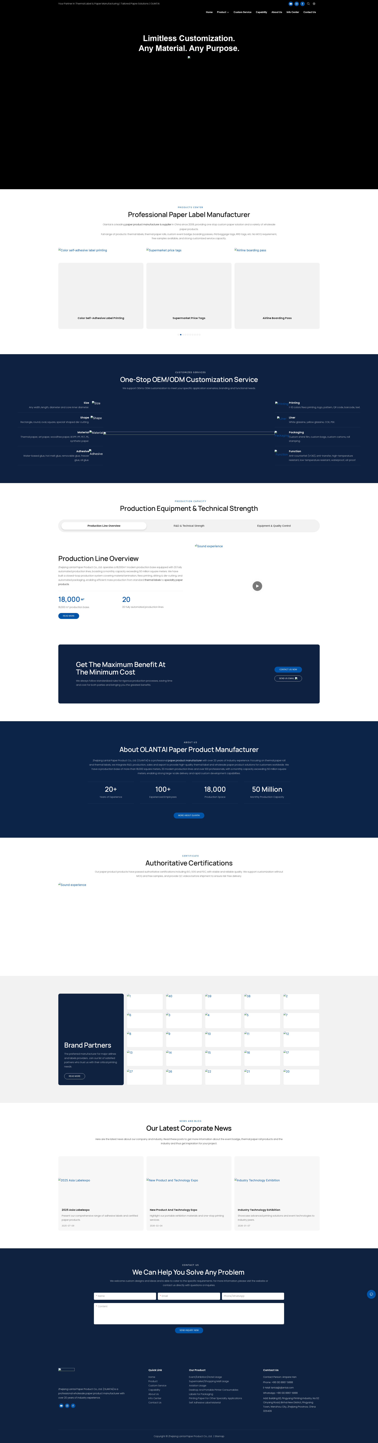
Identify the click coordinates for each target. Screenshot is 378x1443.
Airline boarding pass (189, 318)
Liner (292, 417)
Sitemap (219, 1436)
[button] (178, 334)
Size (86, 403)
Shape (84, 417)
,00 (215, 789)
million (267, 789)
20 (126, 599)
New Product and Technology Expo (173, 1210)
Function (295, 451)
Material (83, 432)
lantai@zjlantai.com (282, 1387)
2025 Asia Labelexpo (76, 1210)
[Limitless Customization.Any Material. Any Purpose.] (189, 57)
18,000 (69, 599)
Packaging (296, 432)
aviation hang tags (277, 318)
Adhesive (82, 451)
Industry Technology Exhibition (259, 1210)
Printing (294, 403)
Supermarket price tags (101, 318)
